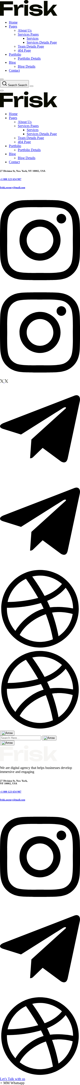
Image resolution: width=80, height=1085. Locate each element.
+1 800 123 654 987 (10, 179)
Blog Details (26, 66)
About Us (25, 30)
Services (32, 38)
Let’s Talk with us (12, 1079)
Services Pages (28, 34)
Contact (14, 70)
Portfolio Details (29, 58)
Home (13, 22)
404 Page (24, 50)
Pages (13, 26)
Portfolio (15, 54)
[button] (12, 1083)
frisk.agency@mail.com (12, 187)
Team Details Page (31, 46)
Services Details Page (42, 42)
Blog (12, 62)
